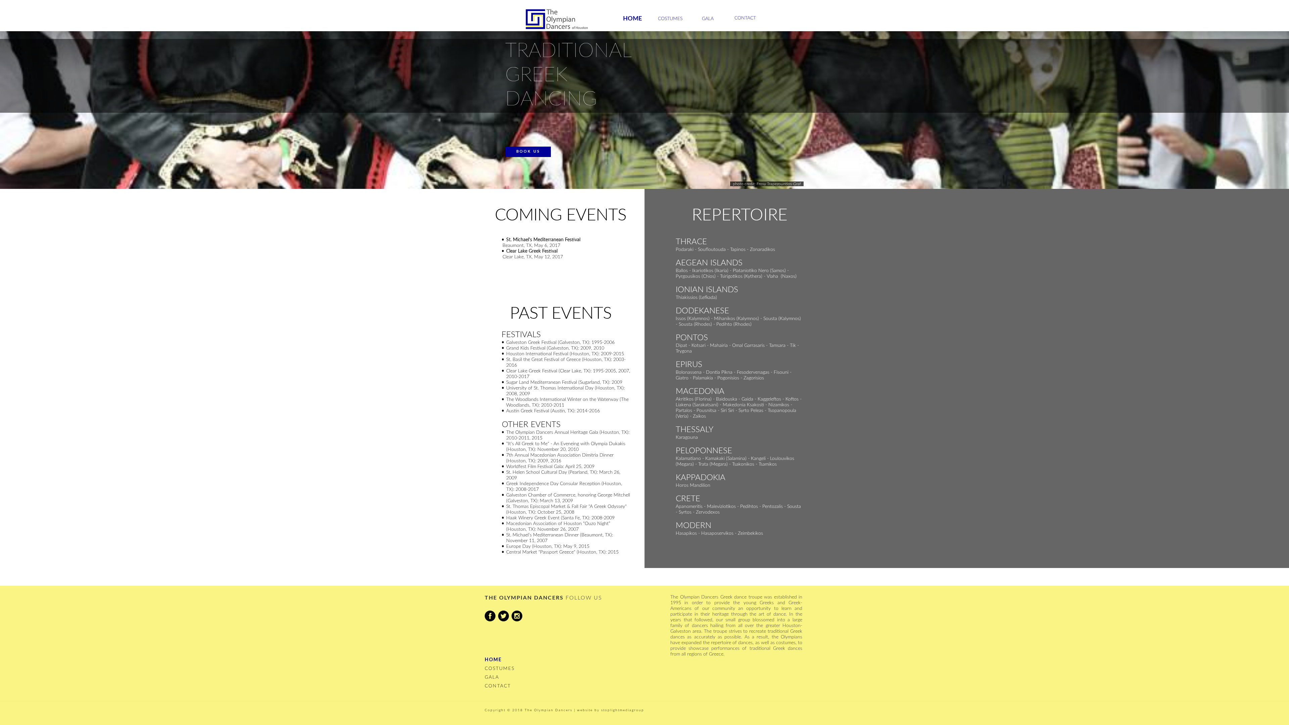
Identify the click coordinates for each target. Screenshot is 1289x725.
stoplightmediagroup (622, 710)
